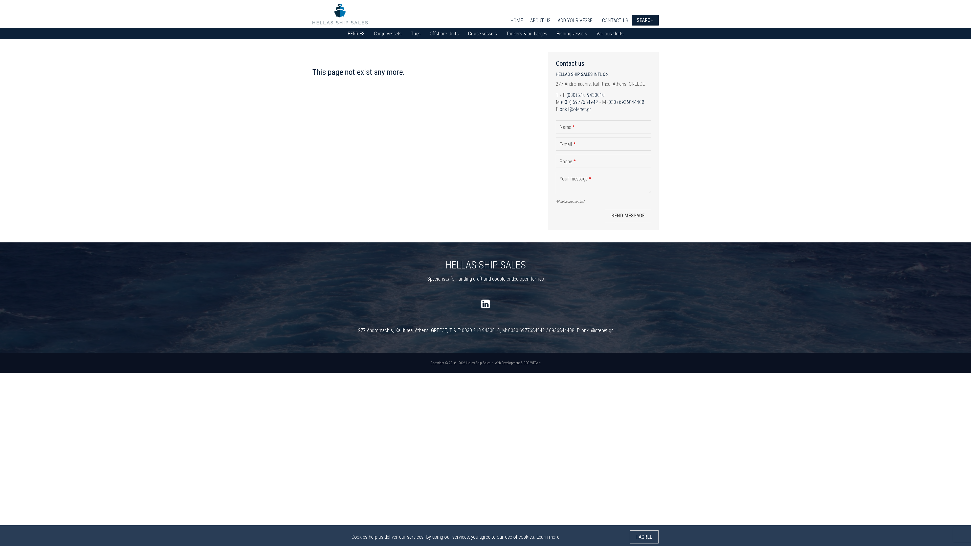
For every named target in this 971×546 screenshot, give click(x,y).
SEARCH (645, 20)
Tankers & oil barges (526, 34)
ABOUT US (540, 20)
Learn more (548, 537)
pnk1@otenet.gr (575, 109)
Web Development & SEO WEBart (518, 363)
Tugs (416, 34)
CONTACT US (615, 20)
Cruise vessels (482, 34)
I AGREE (644, 537)
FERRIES (356, 34)
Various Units (610, 34)
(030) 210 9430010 (586, 95)
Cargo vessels (388, 34)
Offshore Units (444, 34)
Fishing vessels (572, 34)
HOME (516, 20)
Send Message (628, 216)
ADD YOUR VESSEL (576, 20)
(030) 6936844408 (625, 102)
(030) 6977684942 (579, 102)
